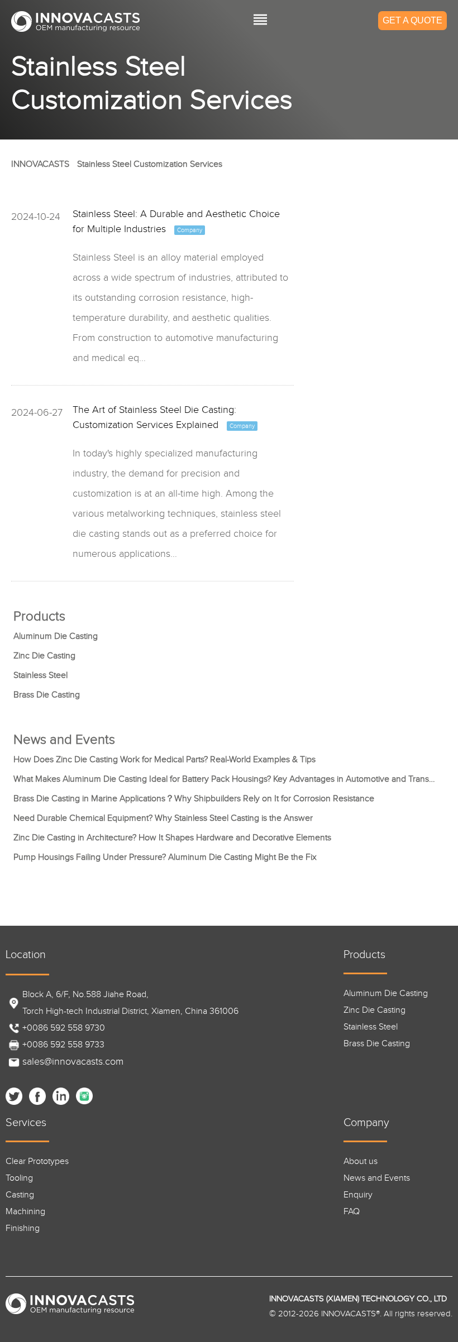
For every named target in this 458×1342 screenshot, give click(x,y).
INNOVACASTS (40, 164)
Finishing (23, 1228)
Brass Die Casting (46, 695)
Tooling (19, 1178)
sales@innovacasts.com (72, 1061)
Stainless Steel (40, 675)
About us (361, 1161)
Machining (25, 1211)
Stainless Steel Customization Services (149, 164)
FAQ (352, 1211)
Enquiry (358, 1195)
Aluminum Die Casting (55, 636)
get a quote (412, 20)
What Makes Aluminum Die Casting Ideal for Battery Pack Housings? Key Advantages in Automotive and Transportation (225, 779)
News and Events (377, 1178)
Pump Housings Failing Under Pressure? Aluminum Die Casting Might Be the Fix (165, 857)
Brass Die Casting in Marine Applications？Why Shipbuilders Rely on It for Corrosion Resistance (193, 798)
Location (26, 954)
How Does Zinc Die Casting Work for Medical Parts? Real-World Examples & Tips (164, 759)
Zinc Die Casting (44, 656)
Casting (20, 1195)
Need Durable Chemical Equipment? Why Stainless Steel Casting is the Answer (163, 818)
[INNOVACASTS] (75, 21)
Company (366, 1122)
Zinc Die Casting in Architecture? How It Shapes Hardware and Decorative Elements (172, 838)
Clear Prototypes (37, 1161)
